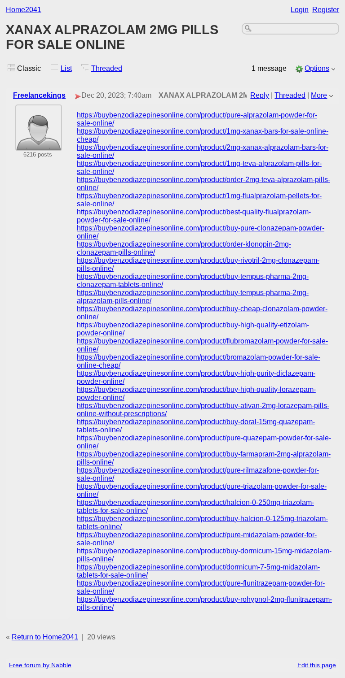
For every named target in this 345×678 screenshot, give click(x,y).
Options (317, 68)
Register (325, 9)
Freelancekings (39, 95)
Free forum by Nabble (40, 665)
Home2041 (23, 9)
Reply (259, 95)
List (66, 68)
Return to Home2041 (45, 637)
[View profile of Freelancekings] (38, 145)
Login (300, 9)
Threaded (106, 68)
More (319, 95)
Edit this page (316, 665)
